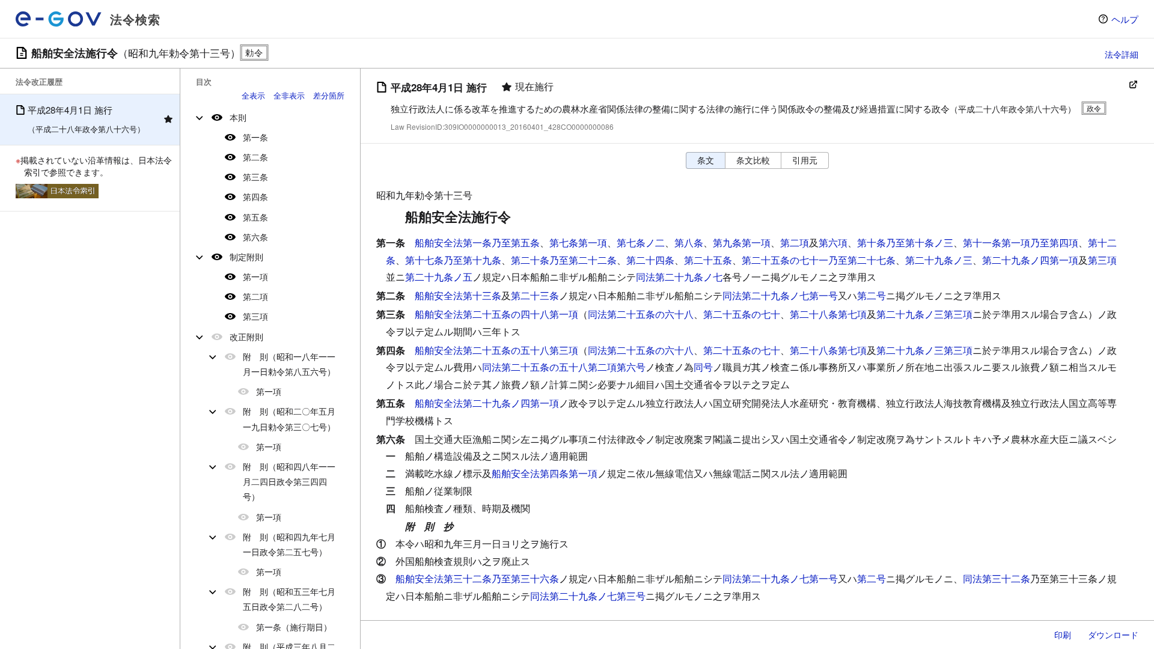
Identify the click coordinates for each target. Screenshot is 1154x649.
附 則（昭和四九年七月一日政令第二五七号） (289, 544)
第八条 (688, 242)
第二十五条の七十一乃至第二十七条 (819, 260)
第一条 (255, 137)
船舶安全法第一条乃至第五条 (477, 242)
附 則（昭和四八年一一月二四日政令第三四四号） (289, 481)
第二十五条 (708, 260)
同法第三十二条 (996, 578)
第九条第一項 (742, 242)
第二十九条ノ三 (938, 260)
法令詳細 (1121, 54)
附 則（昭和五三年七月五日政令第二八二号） (289, 598)
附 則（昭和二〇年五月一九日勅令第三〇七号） (289, 418)
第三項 (255, 316)
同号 (703, 367)
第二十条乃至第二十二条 (564, 260)
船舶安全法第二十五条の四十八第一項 (496, 314)
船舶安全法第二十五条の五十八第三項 (496, 350)
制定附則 (246, 257)
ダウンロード (1113, 635)
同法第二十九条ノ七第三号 (588, 596)
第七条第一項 (578, 242)
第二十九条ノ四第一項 (1030, 260)
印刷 (1062, 635)
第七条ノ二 (641, 242)
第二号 (871, 295)
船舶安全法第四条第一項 (544, 473)
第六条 (255, 237)
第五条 (255, 217)
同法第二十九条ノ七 (679, 277)
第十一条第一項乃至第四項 (1020, 242)
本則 (238, 117)
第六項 (833, 242)
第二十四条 (650, 260)
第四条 (255, 196)
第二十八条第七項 (828, 314)
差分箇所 (328, 95)
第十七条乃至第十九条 (453, 260)
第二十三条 (535, 295)
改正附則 (246, 337)
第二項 (255, 296)
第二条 (255, 157)
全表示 (253, 95)
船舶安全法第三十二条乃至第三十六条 (477, 578)
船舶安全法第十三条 (458, 295)
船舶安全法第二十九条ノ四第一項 (487, 403)
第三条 (255, 177)
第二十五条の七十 (741, 314)
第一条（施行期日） (294, 627)
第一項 (255, 276)
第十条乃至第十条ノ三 (905, 242)
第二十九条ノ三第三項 (924, 314)
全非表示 (289, 95)
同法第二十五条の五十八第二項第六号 (564, 367)
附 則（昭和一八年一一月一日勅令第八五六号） (289, 363)
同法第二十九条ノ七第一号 (780, 295)
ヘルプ (1124, 19)
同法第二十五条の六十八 (641, 314)
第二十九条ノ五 (438, 277)
